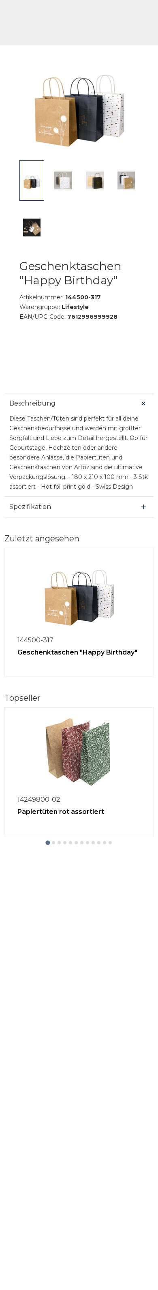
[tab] (47, 842)
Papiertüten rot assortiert (60, 812)
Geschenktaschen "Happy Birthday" (77, 652)
